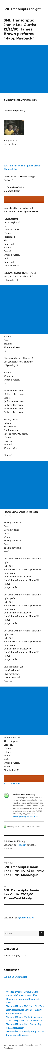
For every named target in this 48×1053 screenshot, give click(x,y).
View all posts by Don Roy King (25, 816)
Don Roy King (13, 826)
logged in (21, 845)
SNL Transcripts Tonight (22, 9)
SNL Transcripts (12, 783)
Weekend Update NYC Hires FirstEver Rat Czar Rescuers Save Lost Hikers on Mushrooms (25, 1010)
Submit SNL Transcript (15, 977)
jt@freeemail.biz (26, 917)
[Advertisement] (24, 69)
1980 (38, 826)
